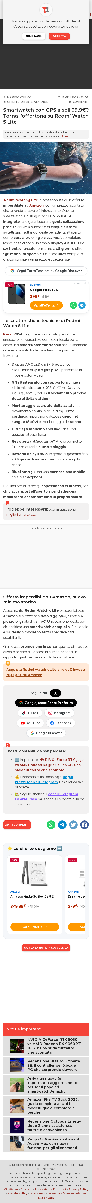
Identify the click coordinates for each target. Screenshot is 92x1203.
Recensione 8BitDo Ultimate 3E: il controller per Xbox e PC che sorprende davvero (53, 1065)
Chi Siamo (11, 1189)
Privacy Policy (78, 1189)
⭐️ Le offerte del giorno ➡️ (34, 848)
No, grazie (34, 35)
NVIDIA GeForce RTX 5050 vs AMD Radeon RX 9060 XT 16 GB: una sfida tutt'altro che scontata (49, 765)
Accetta (59, 35)
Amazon (36, 205)
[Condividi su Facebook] (84, 824)
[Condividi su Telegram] (82, 305)
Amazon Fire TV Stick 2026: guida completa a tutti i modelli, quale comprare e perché (53, 1105)
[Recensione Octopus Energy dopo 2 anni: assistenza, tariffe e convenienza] (17, 1125)
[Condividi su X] (73, 824)
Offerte (13, 101)
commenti (80, 101)
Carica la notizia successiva (46, 947)
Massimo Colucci (19, 97)
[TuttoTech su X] (55, 693)
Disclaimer (37, 1193)
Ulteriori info (68, 136)
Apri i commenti (17, 824)
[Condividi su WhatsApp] (73, 305)
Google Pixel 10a (44, 290)
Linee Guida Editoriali (50, 1189)
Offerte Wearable (34, 101)
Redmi (9, 334)
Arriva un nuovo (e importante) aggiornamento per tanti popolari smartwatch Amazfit (53, 1084)
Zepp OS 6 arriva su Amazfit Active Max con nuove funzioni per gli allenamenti (53, 1143)
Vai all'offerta (44, 305)
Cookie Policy (17, 1193)
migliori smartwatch (22, 514)
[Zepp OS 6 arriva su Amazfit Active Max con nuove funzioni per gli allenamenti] (17, 1143)
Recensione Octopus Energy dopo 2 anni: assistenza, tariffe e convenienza (54, 1125)
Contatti (27, 1189)
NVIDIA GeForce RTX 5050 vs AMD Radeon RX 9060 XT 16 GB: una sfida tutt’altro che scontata (54, 1045)
